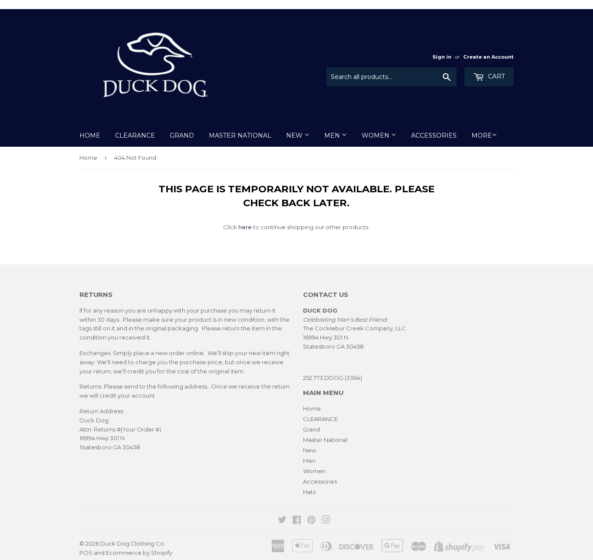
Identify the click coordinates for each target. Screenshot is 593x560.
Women (376, 135)
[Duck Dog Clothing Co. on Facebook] (296, 520)
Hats (309, 491)
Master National (240, 135)
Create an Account (488, 57)
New (295, 135)
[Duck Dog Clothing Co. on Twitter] (282, 520)
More (481, 135)
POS (85, 552)
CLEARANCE (135, 135)
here (245, 227)
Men (333, 135)
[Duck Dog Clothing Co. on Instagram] (326, 520)
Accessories (434, 135)
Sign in (441, 57)
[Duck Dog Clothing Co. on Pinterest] (311, 520)
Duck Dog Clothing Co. (132, 543)
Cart (495, 76)
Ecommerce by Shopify (139, 552)
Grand (182, 135)
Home (89, 135)
